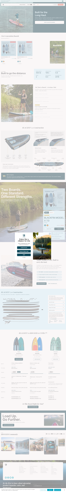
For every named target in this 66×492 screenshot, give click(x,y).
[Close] (64, 490)
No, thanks (24, 257)
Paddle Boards (24, 247)
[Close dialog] (50, 234)
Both (24, 254)
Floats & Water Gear (23, 251)
